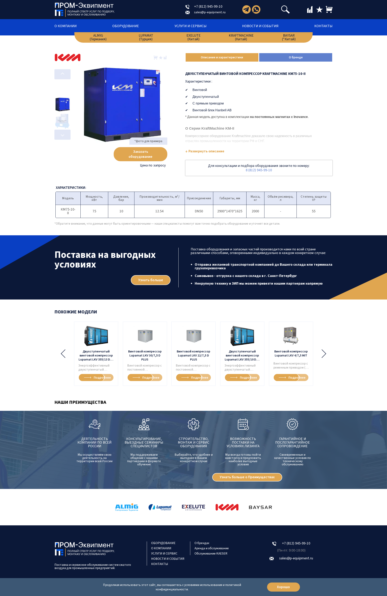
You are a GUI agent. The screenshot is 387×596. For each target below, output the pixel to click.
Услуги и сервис (164, 553)
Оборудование (125, 26)
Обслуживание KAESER (211, 553)
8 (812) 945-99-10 (259, 170)
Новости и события (260, 26)
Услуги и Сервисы (191, 26)
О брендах (202, 543)
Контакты (323, 26)
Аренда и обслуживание (212, 548)
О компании (65, 26)
